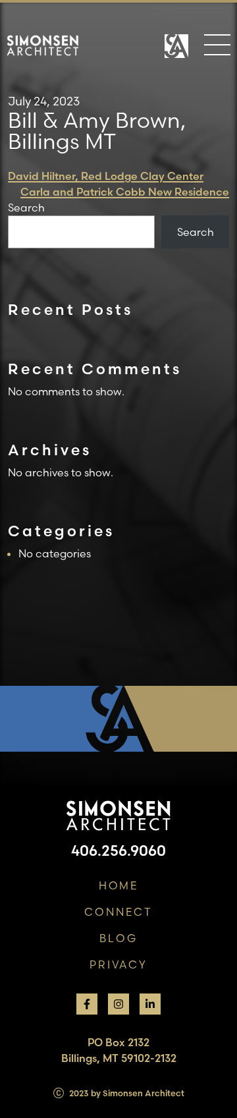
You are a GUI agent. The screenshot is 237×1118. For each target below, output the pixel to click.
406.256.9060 (118, 850)
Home (119, 885)
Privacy (118, 964)
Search (26, 207)
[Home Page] (176, 52)
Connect (118, 911)
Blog (118, 938)
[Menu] (217, 47)
